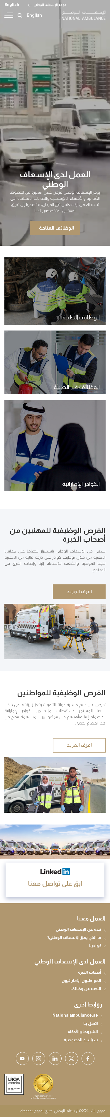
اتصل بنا (90, 1023)
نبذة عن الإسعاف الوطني (78, 929)
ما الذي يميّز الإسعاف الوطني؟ (74, 937)
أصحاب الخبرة (89, 972)
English (11, 4)
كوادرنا (95, 945)
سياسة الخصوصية (81, 1039)
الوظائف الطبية (81, 317)
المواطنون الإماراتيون (81, 980)
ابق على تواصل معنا (55, 883)
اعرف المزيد (79, 591)
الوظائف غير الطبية (77, 387)
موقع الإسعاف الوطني (50, 4)
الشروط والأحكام (82, 1031)
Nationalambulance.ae (75, 1015)
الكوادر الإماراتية (81, 484)
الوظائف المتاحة (56, 228)
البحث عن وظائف (85, 988)
